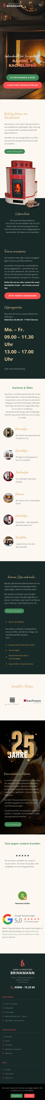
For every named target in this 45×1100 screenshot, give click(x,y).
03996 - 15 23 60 (24, 987)
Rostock (35, 931)
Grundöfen (8, 1045)
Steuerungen (9, 1012)
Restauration (9, 1008)
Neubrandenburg (9, 934)
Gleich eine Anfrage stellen (22, 85)
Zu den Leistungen (14, 611)
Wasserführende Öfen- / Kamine (16, 1016)
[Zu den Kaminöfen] (8, 438)
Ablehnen (29, 1096)
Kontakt (7, 1070)
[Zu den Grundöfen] (8, 460)
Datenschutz (9, 1074)
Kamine (7, 1041)
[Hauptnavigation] (40, 5)
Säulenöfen (9, 1053)
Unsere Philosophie (15, 151)
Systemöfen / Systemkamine (14, 1021)
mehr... (8, 637)
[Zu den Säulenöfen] (8, 481)
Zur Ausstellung (13, 824)
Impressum (9, 1078)
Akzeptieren (16, 1096)
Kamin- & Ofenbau (11, 1004)
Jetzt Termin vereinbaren (23, 296)
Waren (31, 934)
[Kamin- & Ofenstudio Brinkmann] (15, 5)
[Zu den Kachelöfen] (8, 525)
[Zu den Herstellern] (8, 547)
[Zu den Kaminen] (8, 503)
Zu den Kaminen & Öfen (22, 77)
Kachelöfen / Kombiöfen (13, 1049)
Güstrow (21, 934)
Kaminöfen (8, 1037)
